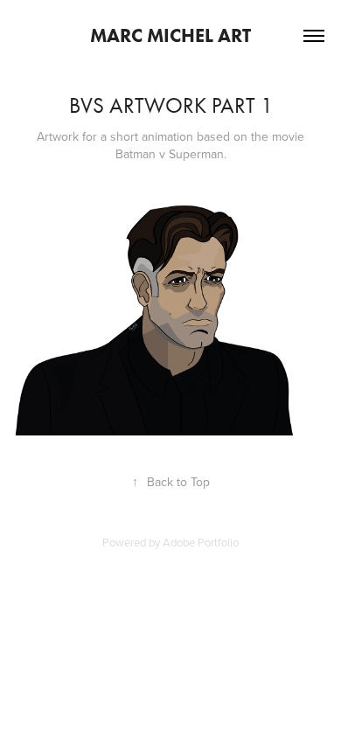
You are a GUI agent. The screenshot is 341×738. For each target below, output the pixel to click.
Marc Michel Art (170, 35)
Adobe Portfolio (201, 542)
